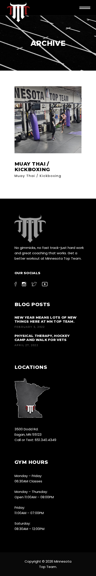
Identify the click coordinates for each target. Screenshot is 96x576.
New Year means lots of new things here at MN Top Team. (46, 319)
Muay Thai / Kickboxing (38, 175)
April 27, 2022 (26, 345)
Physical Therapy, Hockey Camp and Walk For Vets (42, 338)
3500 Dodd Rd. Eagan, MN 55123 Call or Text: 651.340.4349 (35, 434)
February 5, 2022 (30, 326)
